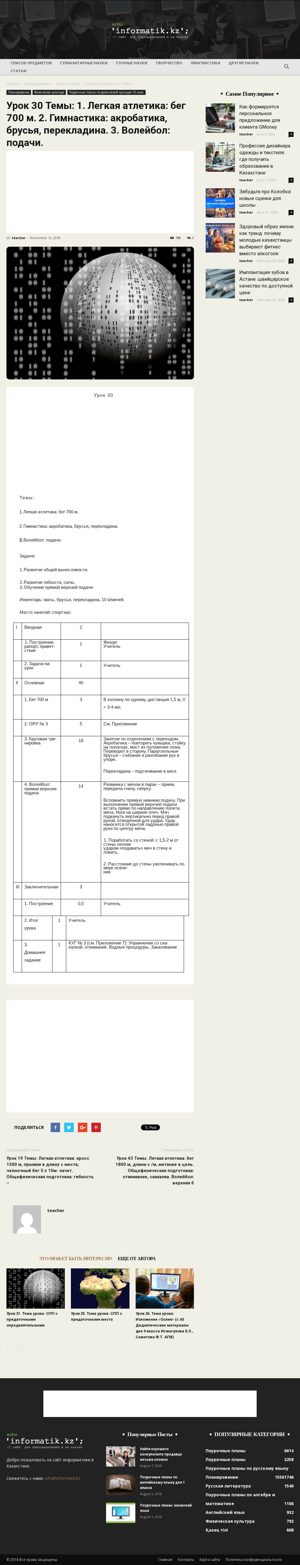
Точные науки (131, 62)
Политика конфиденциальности (254, 1559)
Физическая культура (49, 92)
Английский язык (225, 1512)
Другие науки (244, 62)
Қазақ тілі (217, 1530)
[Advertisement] (100, 192)
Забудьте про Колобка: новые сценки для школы (265, 198)
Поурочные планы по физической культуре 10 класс (106, 92)
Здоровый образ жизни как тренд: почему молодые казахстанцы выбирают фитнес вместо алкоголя (266, 239)
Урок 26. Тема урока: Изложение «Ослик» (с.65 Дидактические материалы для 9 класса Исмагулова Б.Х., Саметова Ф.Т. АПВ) (164, 1325)
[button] (286, 67)
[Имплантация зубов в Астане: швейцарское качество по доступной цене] (220, 283)
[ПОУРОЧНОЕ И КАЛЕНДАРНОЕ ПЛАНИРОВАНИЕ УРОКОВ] (150, 30)
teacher (18, 238)
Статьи (18, 70)
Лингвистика (205, 62)
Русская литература (228, 1486)
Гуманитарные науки (84, 62)
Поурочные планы (226, 1450)
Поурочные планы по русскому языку (247, 1468)
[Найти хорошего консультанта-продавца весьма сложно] (120, 1456)
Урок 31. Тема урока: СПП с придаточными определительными (32, 1319)
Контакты (186, 1559)
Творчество (169, 62)
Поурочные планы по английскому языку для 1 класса (162, 1482)
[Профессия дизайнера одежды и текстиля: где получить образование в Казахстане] (220, 157)
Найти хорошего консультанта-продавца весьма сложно (161, 1454)
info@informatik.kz (62, 1478)
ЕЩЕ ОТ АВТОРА (137, 1258)
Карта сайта (210, 1559)
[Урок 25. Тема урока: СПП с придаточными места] (100, 1288)
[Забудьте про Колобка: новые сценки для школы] (220, 203)
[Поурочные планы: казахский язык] (120, 1513)
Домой (12, 83)
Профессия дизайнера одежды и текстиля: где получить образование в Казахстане (264, 159)
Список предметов (31, 62)
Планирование (37, 83)
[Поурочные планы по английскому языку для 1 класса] (120, 1485)
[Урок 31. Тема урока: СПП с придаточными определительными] (35, 1288)
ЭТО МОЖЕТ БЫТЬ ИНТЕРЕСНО (75, 1258)
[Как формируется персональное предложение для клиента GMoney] (220, 118)
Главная (165, 1559)
